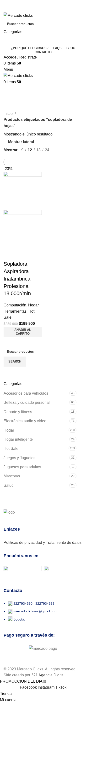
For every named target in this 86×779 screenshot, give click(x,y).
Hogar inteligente (18, 439)
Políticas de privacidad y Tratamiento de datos (42, 542)
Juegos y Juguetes (19, 458)
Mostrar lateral (21, 142)
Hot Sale (11, 448)
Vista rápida (10, 254)
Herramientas (15, 311)
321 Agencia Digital (47, 675)
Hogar (9, 430)
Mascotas (12, 476)
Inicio (9, 113)
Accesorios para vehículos (26, 393)
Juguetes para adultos (22, 467)
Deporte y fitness (18, 412)
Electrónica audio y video (25, 421)
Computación (15, 305)
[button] (23, 332)
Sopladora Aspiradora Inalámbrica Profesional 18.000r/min (17, 278)
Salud (9, 485)
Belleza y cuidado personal (27, 402)
